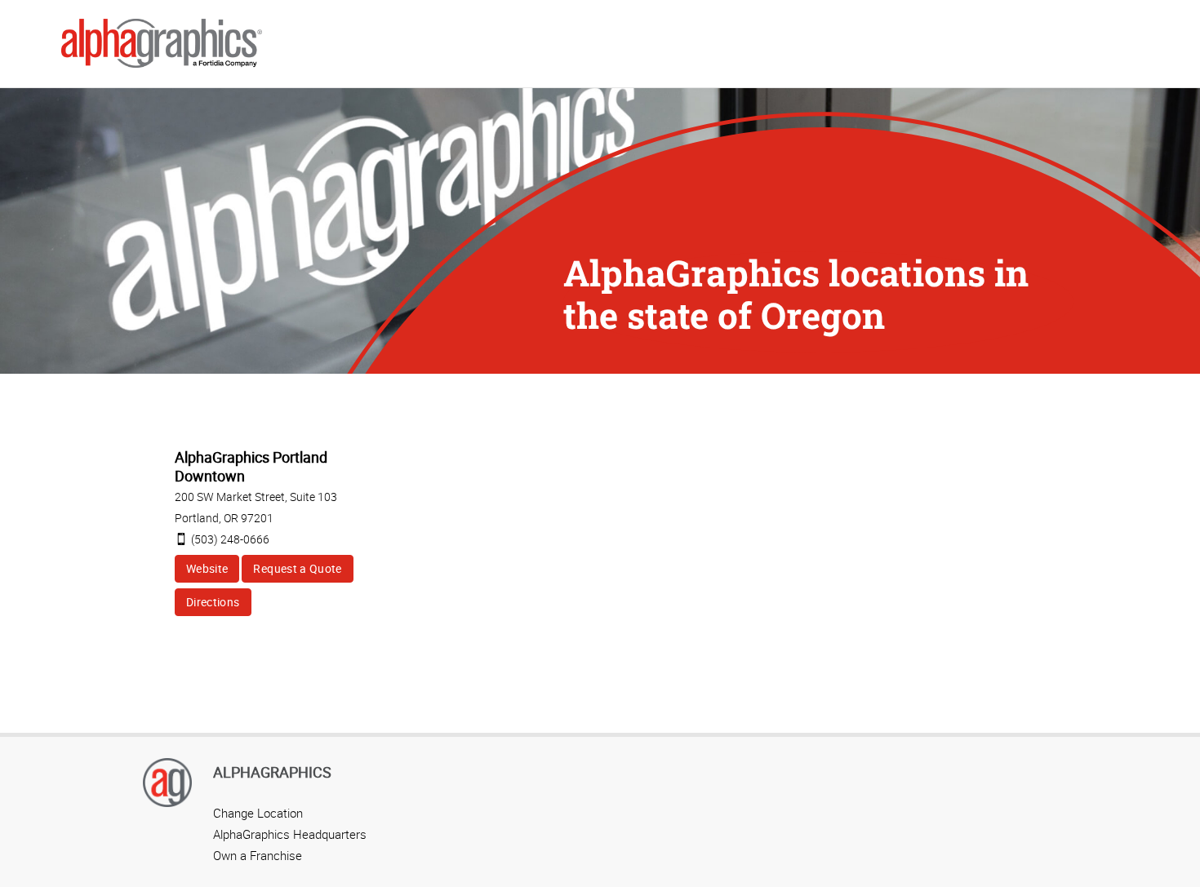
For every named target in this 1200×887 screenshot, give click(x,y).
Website (207, 568)
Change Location (258, 813)
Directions (213, 602)
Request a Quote (297, 568)
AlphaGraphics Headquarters (290, 834)
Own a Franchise (257, 855)
